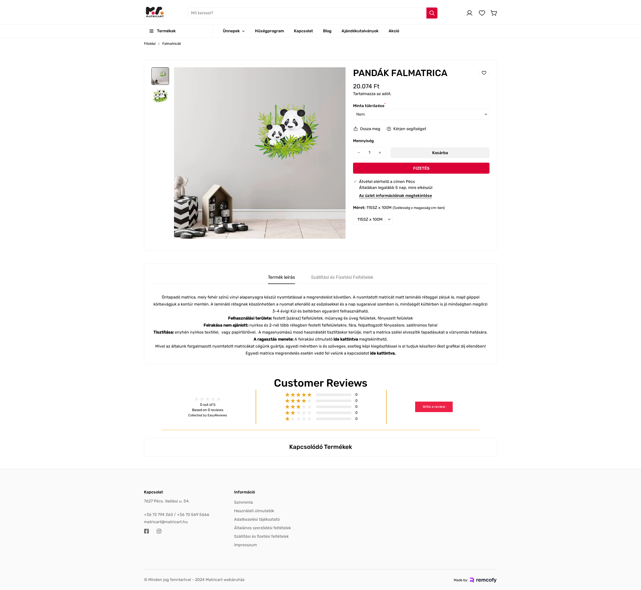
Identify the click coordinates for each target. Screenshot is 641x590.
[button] (494, 13)
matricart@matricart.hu (166, 521)
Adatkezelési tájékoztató (257, 519)
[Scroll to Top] (631, 562)
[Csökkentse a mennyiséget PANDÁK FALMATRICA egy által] (358, 152)
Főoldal (149, 44)
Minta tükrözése (369, 105)
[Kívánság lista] (482, 13)
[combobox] (312, 13)
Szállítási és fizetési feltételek (261, 536)
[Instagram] (159, 531)
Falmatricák (171, 44)
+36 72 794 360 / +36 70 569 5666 (176, 514)
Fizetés (421, 168)
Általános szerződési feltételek (262, 527)
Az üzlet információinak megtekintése (395, 195)
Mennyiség (363, 140)
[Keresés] (431, 13)
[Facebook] (146, 531)
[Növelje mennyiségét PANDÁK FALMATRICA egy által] (379, 152)
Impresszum (245, 544)
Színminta (243, 502)
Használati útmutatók (254, 510)
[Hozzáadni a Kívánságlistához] (484, 72)
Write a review (434, 407)
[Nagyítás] (335, 77)
